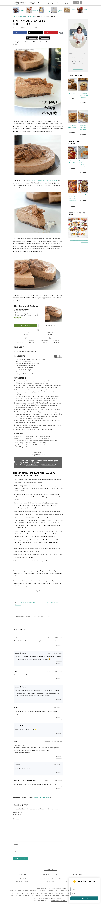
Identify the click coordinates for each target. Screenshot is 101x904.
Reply (58, 645)
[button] (14, 318)
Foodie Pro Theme (59, 901)
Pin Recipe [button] (51, 325)
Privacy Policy (22, 881)
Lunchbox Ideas (32, 2)
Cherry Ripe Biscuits (52, 602)
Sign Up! (43, 878)
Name (15, 844)
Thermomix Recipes (50, 2)
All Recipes (66, 2)
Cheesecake (30, 16)
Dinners (40, 3)
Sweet (59, 3)
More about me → (78, 69)
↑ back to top (50, 870)
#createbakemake (49, 465)
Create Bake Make (19, 16)
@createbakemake (32, 465)
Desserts (34, 616)
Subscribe (84, 898)
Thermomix (47, 616)
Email (15, 851)
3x (60, 356)
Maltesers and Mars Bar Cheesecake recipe (43, 180)
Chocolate (29, 616)
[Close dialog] (98, 879)
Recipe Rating (17, 812)
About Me (23, 878)
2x (58, 356)
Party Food (40, 616)
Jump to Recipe (33, 38)
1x (55, 356)
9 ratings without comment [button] (41, 798)
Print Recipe (45, 38)
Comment (16, 819)
